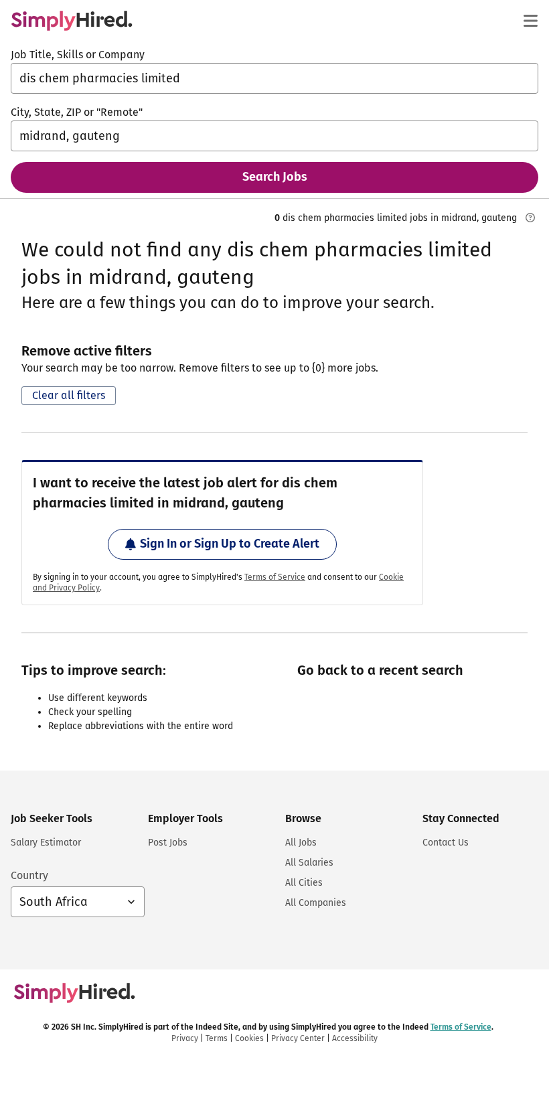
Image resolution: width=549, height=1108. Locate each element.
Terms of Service (274, 577)
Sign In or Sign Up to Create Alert (229, 543)
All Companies (315, 902)
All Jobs (301, 842)
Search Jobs (274, 176)
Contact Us (445, 842)
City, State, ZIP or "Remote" (77, 112)
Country (29, 875)
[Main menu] (530, 21)
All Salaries (309, 862)
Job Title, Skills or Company (78, 54)
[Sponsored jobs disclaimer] (530, 218)
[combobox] (274, 78)
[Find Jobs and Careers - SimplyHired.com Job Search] (72, 21)
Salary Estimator (46, 842)
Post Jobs (167, 842)
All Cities (304, 882)
